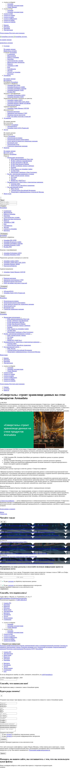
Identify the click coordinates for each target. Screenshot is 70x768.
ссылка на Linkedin (9, 22)
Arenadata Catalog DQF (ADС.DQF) (18, 102)
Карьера (6, 25)
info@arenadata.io (5, 598)
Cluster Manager (12, 7)
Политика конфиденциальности (10, 645)
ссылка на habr (8, 14)
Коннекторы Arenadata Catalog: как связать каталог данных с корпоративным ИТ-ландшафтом (29, 535)
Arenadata (10, 4)
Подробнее (13, 52)
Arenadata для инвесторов (15, 5)
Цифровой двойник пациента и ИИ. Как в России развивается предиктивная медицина (27, 532)
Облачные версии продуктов (16, 115)
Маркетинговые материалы (15, 62)
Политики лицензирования (14, 649)
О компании (11, 54)
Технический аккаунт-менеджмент (18, 139)
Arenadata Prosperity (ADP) (15, 90)
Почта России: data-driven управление (22, 185)
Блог (8, 67)
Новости (10, 64)
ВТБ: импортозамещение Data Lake (22, 159)
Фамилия (3, 706)
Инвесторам (7, 193)
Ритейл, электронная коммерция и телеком (20, 174)
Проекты (6, 147)
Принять (3, 753)
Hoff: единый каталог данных (20, 175)
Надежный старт (12, 143)
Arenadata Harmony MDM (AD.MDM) (19, 103)
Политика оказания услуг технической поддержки (37, 647)
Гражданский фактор (13, 105)
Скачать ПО (7, 603)
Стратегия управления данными (17, 146)
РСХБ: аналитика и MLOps (19, 162)
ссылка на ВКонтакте (10, 18)
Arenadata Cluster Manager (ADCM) (18, 108)
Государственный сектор (15, 187)
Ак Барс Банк (15, 170)
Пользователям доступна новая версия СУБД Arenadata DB (18, 557)
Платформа (7, 75)
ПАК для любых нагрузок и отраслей (19, 116)
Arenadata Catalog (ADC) (15, 100)
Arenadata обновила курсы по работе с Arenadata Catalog (17, 545)
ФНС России (15, 189)
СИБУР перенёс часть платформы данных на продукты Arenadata (20, 538)
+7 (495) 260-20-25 (21, 600)
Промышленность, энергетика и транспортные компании (25, 182)
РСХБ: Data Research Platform (20, 164)
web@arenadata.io (47, 674)
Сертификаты (11, 69)
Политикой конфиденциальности (39, 750)
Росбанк (13, 167)
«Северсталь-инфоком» (7, 501)
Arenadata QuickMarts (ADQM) (16, 88)
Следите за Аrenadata (13, 72)
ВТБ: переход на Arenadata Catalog (21, 169)
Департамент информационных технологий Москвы (27, 192)
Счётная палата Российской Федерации (23, 190)
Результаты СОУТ (29, 649)
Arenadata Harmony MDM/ (12, 264)
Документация (8, 30)
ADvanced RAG (12, 126)
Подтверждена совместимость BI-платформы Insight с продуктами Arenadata (24, 529)
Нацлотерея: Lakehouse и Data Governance (24, 172)
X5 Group (14, 177)
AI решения (7, 118)
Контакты (10, 74)
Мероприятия (11, 56)
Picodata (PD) (11, 92)
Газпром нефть (15, 184)
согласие (11, 581)
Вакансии (7, 606)
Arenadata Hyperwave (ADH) (16, 87)
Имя (2, 711)
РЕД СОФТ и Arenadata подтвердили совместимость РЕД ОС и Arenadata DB (24, 525)
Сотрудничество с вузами (15, 60)
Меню (2, 200)
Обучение (7, 26)
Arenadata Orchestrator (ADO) (16, 95)
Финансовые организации (15, 157)
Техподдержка (8, 618)
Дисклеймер (39, 649)
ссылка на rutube (9, 17)
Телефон (3, 722)
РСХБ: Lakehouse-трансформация (21, 161)
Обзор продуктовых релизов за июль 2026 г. (13, 542)
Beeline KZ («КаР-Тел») (18, 180)
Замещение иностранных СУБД (17, 113)
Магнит (13, 179)
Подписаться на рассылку (19, 598)
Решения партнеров (13, 111)
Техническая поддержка (14, 138)
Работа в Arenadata (13, 57)
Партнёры (7, 28)
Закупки (9, 70)
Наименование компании (8, 727)
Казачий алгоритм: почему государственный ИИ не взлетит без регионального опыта (26, 563)
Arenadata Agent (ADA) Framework (18, 128)
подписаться (4, 589)
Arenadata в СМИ (12, 65)
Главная (6, 387)
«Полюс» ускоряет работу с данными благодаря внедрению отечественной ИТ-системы (27, 560)
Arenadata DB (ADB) (13, 85)
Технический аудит (13, 144)
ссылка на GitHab (9, 20)
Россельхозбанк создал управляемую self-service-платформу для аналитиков (23, 553)
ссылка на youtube (9, 15)
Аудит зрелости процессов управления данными (22, 141)
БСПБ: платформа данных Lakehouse (22, 166)
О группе (6, 46)
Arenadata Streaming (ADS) (15, 97)
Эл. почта (3, 717)
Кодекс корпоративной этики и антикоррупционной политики (40, 645)
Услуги (6, 129)
